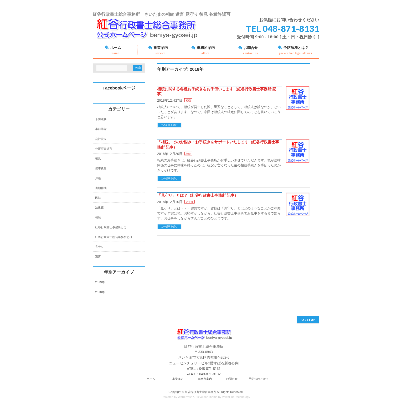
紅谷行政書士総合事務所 (200, 392)
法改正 (99, 207)
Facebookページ (119, 88)
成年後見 (101, 168)
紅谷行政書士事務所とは (111, 227)
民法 (98, 197)
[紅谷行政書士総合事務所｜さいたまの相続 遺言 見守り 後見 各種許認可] (149, 36)
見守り (189, 201)
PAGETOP (307, 319)
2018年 (100, 292)
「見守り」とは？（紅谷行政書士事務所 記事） (197, 195)
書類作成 (101, 188)
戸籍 (98, 178)
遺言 (98, 256)
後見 (98, 158)
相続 (188, 100)
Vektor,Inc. (228, 397)
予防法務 (101, 119)
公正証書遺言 (103, 148)
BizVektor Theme (206, 397)
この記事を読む (169, 125)
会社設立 (101, 139)
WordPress (185, 397)
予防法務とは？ (259, 379)
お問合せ (231, 379)
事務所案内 (205, 379)
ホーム (151, 379)
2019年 (100, 282)
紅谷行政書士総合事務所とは (113, 237)
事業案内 (178, 379)
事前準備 (101, 129)
